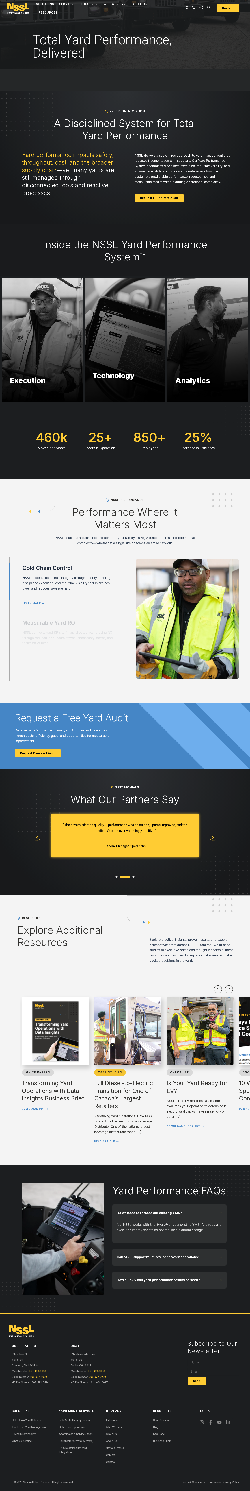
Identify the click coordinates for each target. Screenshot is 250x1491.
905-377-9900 (38, 1377)
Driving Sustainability (24, 1434)
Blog (155, 1427)
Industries (89, 4)
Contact (110, 1462)
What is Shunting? (22, 1441)
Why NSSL (112, 1434)
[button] (37, 838)
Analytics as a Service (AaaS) (76, 1434)
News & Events (115, 1448)
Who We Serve (115, 4)
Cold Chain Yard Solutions (27, 1420)
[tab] (9, 581)
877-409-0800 (37, 1371)
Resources (48, 12)
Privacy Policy (231, 1482)
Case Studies (161, 1420)
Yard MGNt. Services (76, 1411)
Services (66, 4)
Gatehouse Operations (72, 1427)
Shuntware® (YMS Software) (76, 1441)
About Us (140, 4)
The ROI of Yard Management (29, 1427)
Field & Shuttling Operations (75, 1420)
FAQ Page (159, 1434)
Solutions (45, 4)
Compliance (214, 1482)
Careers (110, 1455)
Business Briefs (162, 1441)
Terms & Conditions (193, 1482)
